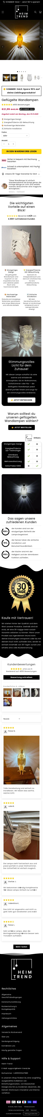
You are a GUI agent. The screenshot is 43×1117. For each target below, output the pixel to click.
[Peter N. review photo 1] (21, 760)
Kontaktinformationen (13, 1114)
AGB (27, 1110)
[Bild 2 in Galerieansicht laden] (14, 77)
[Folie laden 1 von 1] (18, 72)
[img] (8, 728)
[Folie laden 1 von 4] (23, 72)
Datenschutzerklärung (11, 1002)
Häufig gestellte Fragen (12, 1050)
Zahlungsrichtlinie (9, 1018)
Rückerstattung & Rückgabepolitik (9, 1007)
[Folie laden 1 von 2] (20, 72)
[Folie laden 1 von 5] (25, 72)
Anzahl (4, 140)
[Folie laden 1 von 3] (21, 72)
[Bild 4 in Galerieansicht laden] (29, 77)
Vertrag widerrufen (31, 1114)
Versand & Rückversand (12, 1032)
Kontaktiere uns (8, 1046)
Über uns (5, 1037)
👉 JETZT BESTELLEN (22, 427)
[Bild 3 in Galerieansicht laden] (21, 77)
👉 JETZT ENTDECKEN (21, 400)
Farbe (4, 132)
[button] (35, 12)
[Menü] (2, 12)
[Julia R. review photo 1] (21, 835)
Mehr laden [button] (21, 946)
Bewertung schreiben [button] (21, 677)
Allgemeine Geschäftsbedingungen (11, 995)
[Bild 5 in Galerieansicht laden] (37, 77)
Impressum (6, 1014)
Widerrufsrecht (29, 1107)
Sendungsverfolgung (10, 1041)
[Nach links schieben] (2, 46)
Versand (33, 1110)
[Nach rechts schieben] (40, 46)
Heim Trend (18, 1107)
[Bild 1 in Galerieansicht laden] (6, 77)
